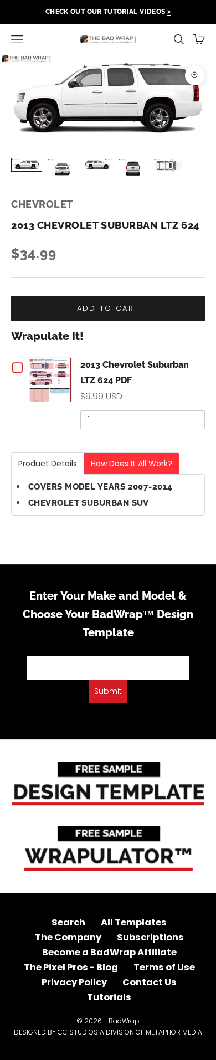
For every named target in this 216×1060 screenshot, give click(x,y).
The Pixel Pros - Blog (71, 967)
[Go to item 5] (168, 165)
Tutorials (109, 997)
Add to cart (108, 308)
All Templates (134, 922)
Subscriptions (150, 937)
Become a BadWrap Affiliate (109, 952)
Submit (108, 691)
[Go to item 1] (26, 165)
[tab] (47, 463)
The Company (68, 937)
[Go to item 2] (62, 168)
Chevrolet (42, 204)
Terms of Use (164, 967)
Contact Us (149, 982)
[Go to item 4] (132, 168)
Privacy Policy (74, 982)
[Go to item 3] (97, 165)
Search (68, 922)
